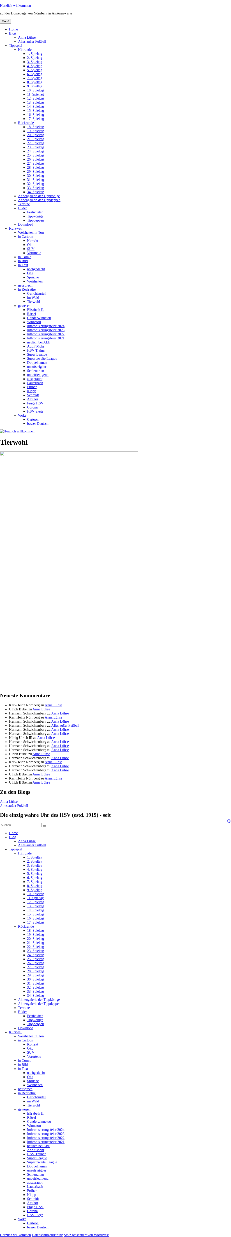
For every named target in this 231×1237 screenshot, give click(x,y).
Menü (5, 21)
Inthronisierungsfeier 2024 (46, 326)
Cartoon (33, 419)
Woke (22, 415)
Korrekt (32, 241)
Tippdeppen (35, 220)
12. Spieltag (35, 98)
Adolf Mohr (35, 346)
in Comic (24, 257)
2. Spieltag (34, 58)
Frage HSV (35, 403)
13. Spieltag (35, 102)
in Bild (23, 261)
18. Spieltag (35, 127)
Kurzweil (15, 228)
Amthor (32, 399)
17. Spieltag (35, 119)
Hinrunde (25, 49)
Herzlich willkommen (15, 5)
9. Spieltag (34, 86)
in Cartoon (25, 236)
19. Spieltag (35, 131)
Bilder (22, 208)
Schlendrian (35, 371)
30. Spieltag (35, 175)
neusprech (25, 285)
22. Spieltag (35, 143)
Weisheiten (35, 281)
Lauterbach (35, 383)
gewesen (24, 306)
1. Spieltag (34, 54)
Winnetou (34, 322)
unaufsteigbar (36, 367)
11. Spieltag (35, 94)
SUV (31, 249)
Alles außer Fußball (32, 41)
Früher (32, 387)
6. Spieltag (34, 74)
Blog (12, 33)
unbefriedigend (38, 375)
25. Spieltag (35, 155)
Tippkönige (35, 216)
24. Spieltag (35, 151)
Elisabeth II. (35, 310)
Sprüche (33, 277)
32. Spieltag (35, 184)
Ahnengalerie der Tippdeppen (39, 200)
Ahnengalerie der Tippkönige (39, 196)
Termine (24, 204)
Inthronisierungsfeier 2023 (46, 330)
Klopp (31, 391)
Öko (30, 245)
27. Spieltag (35, 163)
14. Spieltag (35, 106)
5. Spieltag (34, 70)
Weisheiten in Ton (31, 232)
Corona (32, 407)
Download (25, 224)
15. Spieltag (35, 110)
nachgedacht (36, 269)
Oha (30, 273)
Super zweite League (42, 358)
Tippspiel (15, 45)
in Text (23, 265)
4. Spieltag (34, 66)
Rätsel (31, 314)
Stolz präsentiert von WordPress (86, 1235)
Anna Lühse (27, 37)
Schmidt (33, 395)
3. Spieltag (34, 62)
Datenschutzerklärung (47, 1235)
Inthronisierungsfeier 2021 (46, 338)
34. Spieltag (35, 192)
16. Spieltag (35, 115)
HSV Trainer (36, 350)
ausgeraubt (34, 379)
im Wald (33, 297)
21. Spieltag (35, 139)
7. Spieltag (34, 78)
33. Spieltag (35, 188)
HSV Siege (35, 411)
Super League (37, 354)
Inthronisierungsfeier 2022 (46, 334)
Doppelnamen (37, 362)
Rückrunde (26, 123)
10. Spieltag (35, 90)
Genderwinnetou (39, 318)
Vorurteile (34, 253)
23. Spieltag (35, 147)
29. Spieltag (35, 171)
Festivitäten (35, 212)
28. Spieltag (35, 167)
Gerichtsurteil (36, 293)
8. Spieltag (34, 82)
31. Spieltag (35, 180)
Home (13, 29)
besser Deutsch (38, 423)
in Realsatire (27, 289)
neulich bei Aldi (38, 342)
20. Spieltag (35, 135)
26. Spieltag (35, 159)
